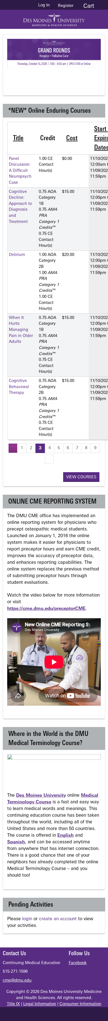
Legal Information (39, 1004)
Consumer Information (80, 1004)
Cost (72, 138)
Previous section (35, 76)
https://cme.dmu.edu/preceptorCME (46, 609)
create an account (58, 919)
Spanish (16, 842)
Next (79, 76)
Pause (57, 76)
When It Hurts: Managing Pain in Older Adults (21, 330)
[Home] (54, 18)
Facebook (78, 963)
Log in (44, 5)
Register (65, 6)
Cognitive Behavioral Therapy (19, 387)
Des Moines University (41, 795)
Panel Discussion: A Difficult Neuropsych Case (20, 171)
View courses (81, 477)
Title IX (13, 1004)
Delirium (17, 255)
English (65, 835)
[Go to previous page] (13, 448)
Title (18, 138)
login (27, 919)
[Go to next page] (49, 459)
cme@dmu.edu (17, 981)
